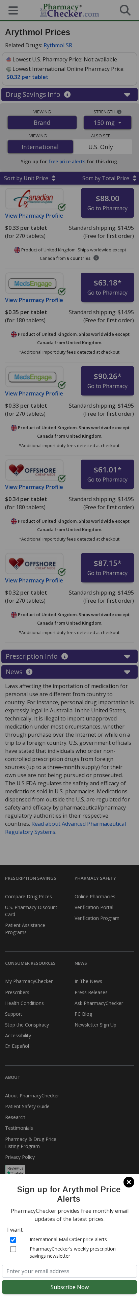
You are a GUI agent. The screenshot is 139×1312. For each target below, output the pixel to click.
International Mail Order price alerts (68, 1239)
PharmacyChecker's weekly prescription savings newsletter (73, 1252)
